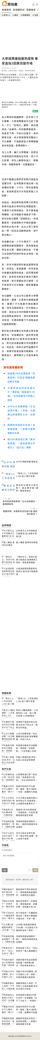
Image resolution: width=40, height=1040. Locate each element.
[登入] (33, 4)
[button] (37, 4)
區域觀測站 (19, 9)
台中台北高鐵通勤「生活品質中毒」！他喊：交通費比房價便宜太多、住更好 (21, 412)
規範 (4, 870)
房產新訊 (6, 9)
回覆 (35, 870)
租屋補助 (26, 15)
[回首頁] (9, 3)
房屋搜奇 (31, 9)
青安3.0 (6, 15)
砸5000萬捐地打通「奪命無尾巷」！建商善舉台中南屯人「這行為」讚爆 (21, 443)
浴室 (36, 15)
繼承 (16, 15)
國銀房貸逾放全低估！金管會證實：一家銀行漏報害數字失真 (21, 429)
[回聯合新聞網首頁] (4, 3)
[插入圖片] (30, 870)
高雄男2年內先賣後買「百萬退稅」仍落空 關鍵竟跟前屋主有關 (21, 377)
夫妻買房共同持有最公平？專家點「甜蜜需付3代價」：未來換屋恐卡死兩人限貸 (21, 394)
